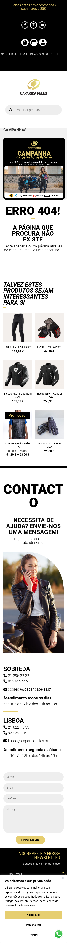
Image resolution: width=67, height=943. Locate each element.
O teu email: (15, 874)
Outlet (55, 54)
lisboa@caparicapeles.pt (28, 741)
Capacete (7, 54)
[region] (33, 909)
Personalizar (33, 924)
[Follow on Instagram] (33, 25)
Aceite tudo (33, 914)
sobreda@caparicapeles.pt (29, 689)
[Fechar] (63, 878)
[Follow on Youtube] (42, 25)
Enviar (27, 840)
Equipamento (24, 54)
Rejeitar (33, 934)
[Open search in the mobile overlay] (33, 110)
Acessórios (41, 54)
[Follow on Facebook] (24, 25)
